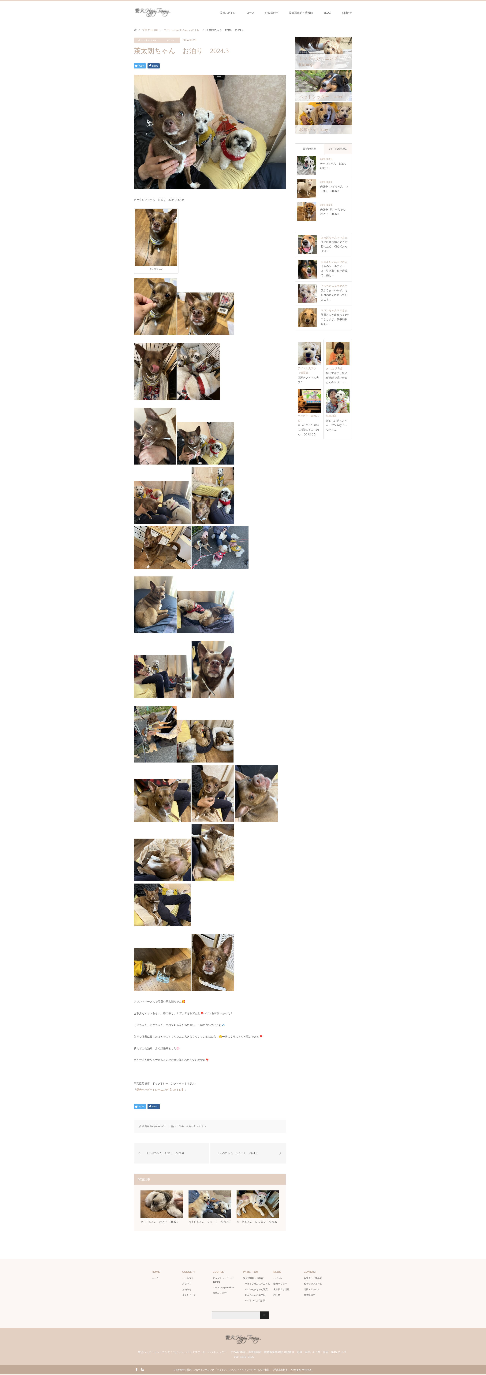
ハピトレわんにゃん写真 (257, 1283)
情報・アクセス (312, 1289)
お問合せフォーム (313, 1283)
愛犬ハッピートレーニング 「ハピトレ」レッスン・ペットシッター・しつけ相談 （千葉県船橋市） (238, 1369)
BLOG (327, 12)
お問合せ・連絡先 (313, 1278)
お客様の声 (271, 12)
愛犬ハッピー (280, 1283)
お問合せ (347, 12)
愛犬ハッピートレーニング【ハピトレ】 (160, 1089)
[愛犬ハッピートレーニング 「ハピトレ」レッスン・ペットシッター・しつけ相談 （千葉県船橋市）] (171, 12)
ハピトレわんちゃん (147, 40)
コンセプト (188, 1278)
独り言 (276, 1295)
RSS (142, 1369)
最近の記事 (309, 148)
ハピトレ (170, 40)
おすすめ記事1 (338, 148)
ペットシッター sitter (223, 1287)
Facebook (136, 1369)
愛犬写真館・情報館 (301, 12)
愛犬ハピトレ (228, 12)
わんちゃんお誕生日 (255, 1295)
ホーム (155, 1278)
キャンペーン (189, 1295)
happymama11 (158, 1126)
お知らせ (186, 1289)
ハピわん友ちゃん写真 (256, 1289)
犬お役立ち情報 (281, 1289)
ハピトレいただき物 (255, 1300)
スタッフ (186, 1283)
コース (250, 12)
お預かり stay (219, 1293)
